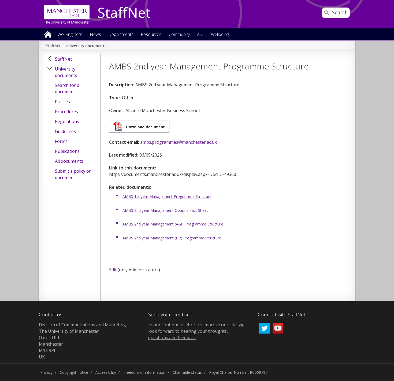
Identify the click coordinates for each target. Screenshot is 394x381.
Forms (61, 141)
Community (179, 34)
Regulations (67, 121)
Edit (113, 270)
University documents (86, 45)
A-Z (200, 34)
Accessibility (105, 372)
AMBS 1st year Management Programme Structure (166, 196)
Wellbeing (220, 34)
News (95, 34)
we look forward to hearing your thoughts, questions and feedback (196, 331)
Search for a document (67, 88)
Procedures (66, 111)
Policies (62, 102)
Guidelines (65, 131)
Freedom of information (144, 372)
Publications (67, 151)
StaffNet (124, 13)
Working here (70, 34)
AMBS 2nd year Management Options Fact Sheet (165, 210)
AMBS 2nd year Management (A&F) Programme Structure (172, 224)
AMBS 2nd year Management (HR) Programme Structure (171, 238)
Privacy (46, 372)
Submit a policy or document (73, 174)
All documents (69, 161)
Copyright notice (74, 372)
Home (47, 34)
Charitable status (187, 372)
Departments (120, 34)
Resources (151, 34)
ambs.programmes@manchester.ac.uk (178, 142)
